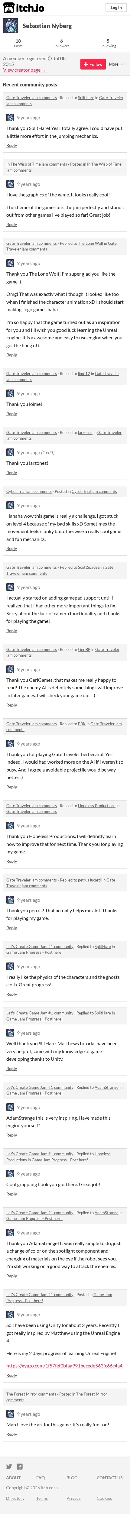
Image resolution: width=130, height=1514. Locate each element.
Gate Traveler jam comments (31, 97)
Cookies (104, 1498)
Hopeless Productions (96, 805)
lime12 (84, 373)
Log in (116, 7)
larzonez (85, 432)
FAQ (40, 1477)
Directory (15, 1498)
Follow (95, 64)
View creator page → (24, 70)
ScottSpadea (89, 567)
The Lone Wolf (90, 243)
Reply (11, 145)
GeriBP (84, 649)
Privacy (74, 1498)
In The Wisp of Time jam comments (36, 164)
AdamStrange (107, 1087)
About (13, 1477)
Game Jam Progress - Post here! (34, 952)
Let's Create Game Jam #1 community (39, 946)
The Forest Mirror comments (31, 1394)
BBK (82, 723)
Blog (72, 1477)
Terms (42, 1498)
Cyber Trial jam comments (29, 491)
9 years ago (28, 117)
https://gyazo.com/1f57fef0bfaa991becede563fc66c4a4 (64, 1365)
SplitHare (86, 97)
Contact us (110, 1477)
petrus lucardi (90, 880)
